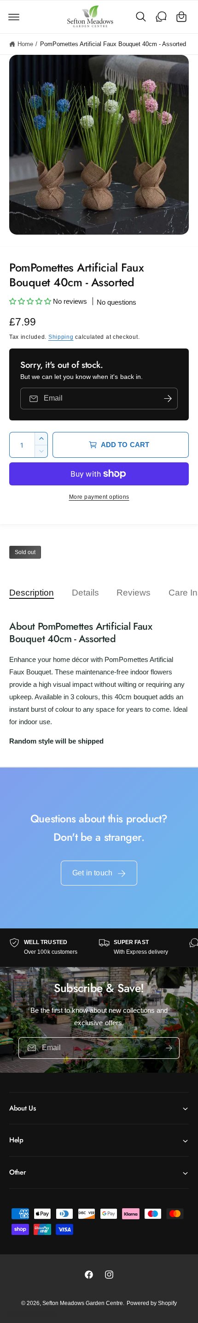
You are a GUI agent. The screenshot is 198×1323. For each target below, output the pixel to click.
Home (25, 44)
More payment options (99, 497)
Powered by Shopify (152, 1303)
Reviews (133, 592)
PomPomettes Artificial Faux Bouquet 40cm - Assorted (113, 44)
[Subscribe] (169, 1048)
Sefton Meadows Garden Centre (82, 1303)
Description (31, 592)
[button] (14, 16)
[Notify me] (167, 398)
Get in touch (92, 873)
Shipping (61, 337)
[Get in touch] (161, 16)
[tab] (36, 592)
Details (85, 592)
